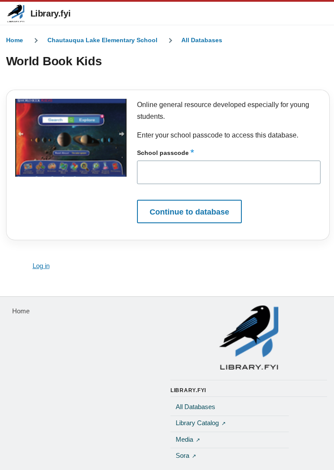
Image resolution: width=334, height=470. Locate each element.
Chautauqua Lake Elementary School (102, 40)
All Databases (201, 40)
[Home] (248, 337)
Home (14, 40)
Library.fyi (50, 13)
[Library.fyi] (15, 13)
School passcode (163, 152)
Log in (41, 265)
